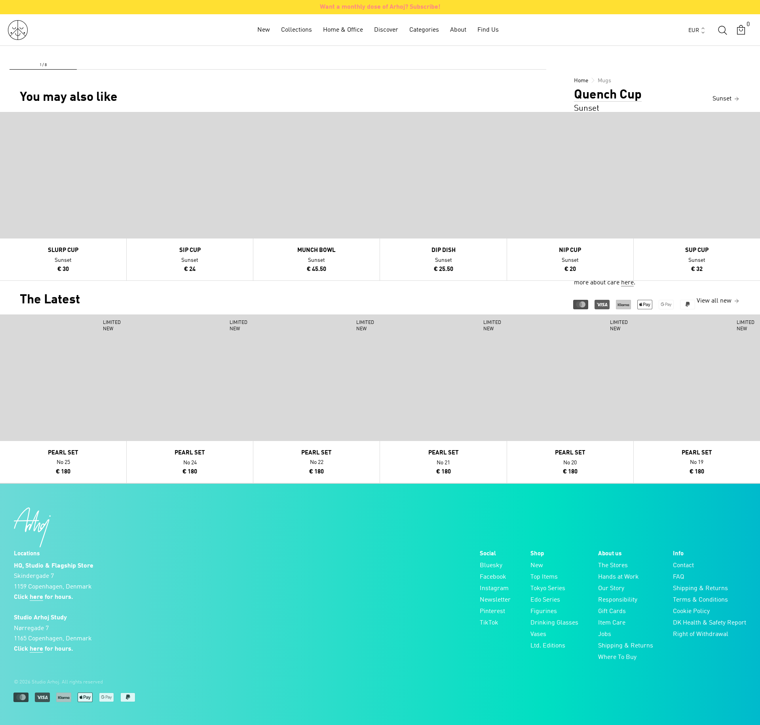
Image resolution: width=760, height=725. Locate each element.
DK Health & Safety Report (709, 623)
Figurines (543, 611)
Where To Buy (617, 657)
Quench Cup (608, 95)
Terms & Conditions (700, 600)
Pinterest (492, 611)
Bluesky (491, 565)
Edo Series (545, 600)
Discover (386, 30)
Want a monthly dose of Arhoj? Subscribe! (380, 7)
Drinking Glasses (554, 623)
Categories (424, 30)
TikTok (489, 623)
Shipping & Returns (625, 646)
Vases (538, 634)
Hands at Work (618, 577)
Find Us (488, 30)
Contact (683, 565)
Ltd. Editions (547, 646)
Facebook (493, 577)
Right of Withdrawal (700, 634)
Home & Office (343, 30)
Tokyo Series (547, 588)
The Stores (613, 565)
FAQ (678, 577)
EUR (693, 30)
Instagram (494, 588)
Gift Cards (612, 611)
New (263, 30)
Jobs (604, 634)
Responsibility (617, 600)
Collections (296, 30)
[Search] (722, 30)
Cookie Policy (691, 611)
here (627, 283)
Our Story (611, 588)
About (458, 30)
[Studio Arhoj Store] (18, 30)
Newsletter (495, 600)
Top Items (544, 577)
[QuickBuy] (7, 119)
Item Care (611, 623)
